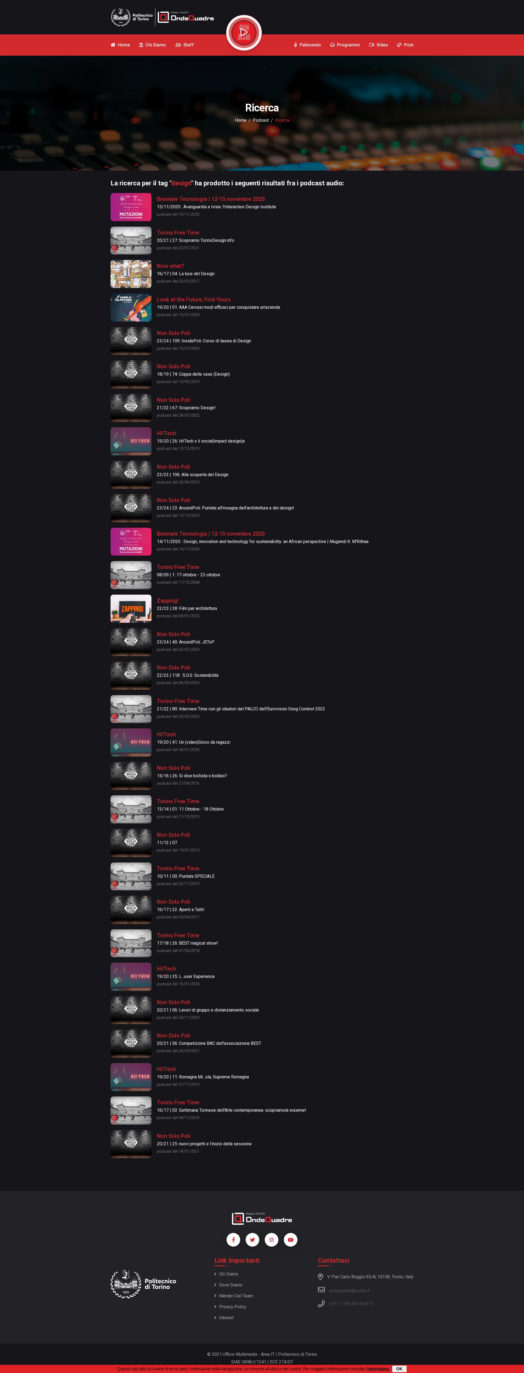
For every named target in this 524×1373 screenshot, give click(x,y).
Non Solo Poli (173, 333)
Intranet (226, 1317)
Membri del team (236, 1295)
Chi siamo (228, 1274)
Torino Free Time (178, 232)
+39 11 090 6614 (345, 1303)
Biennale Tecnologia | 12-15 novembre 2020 (211, 199)
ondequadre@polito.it (349, 1290)
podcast (261, 120)
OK (399, 1368)
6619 (368, 1303)
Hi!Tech (166, 433)
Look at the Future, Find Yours (194, 299)
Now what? (170, 266)
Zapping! (168, 600)
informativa (378, 1368)
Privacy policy (232, 1306)
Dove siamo (230, 1285)
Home (240, 120)
